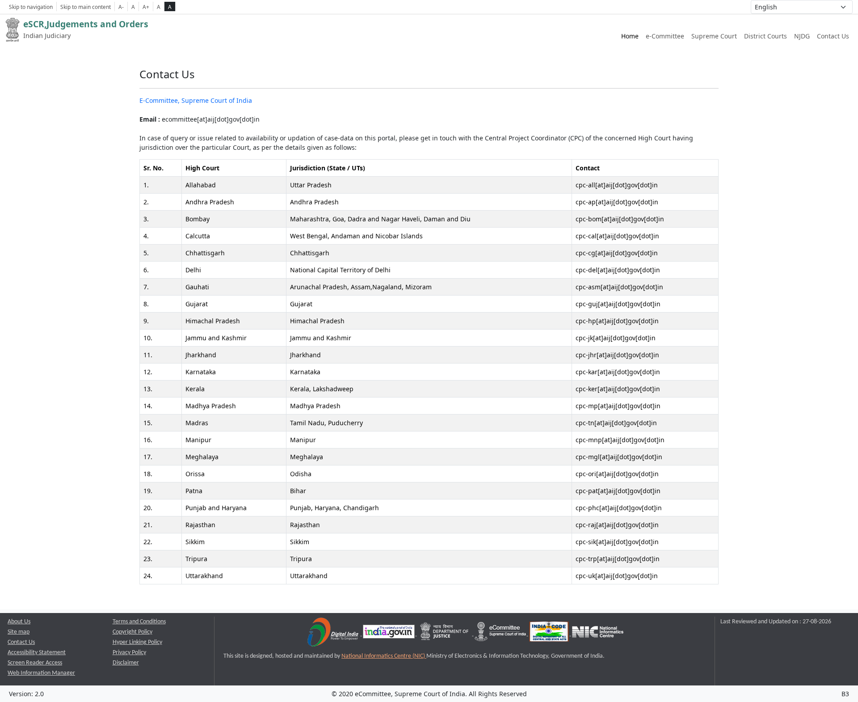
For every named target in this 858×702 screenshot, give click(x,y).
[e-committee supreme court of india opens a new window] (501, 634)
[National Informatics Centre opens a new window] (597, 634)
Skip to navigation (31, 6)
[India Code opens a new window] (549, 634)
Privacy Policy (129, 652)
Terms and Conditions (139, 622)
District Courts (765, 36)
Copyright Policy (132, 632)
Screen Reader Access (35, 663)
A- (121, 6)
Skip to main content (85, 6)
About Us (19, 622)
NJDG (802, 36)
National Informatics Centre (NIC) (383, 656)
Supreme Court (714, 36)
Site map (18, 632)
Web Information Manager (41, 673)
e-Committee (665, 36)
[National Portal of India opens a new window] (389, 634)
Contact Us (833, 36)
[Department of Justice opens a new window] (445, 634)
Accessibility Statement (37, 652)
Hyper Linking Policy (137, 642)
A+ (146, 6)
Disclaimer (126, 663)
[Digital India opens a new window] (333, 634)
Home (630, 36)
